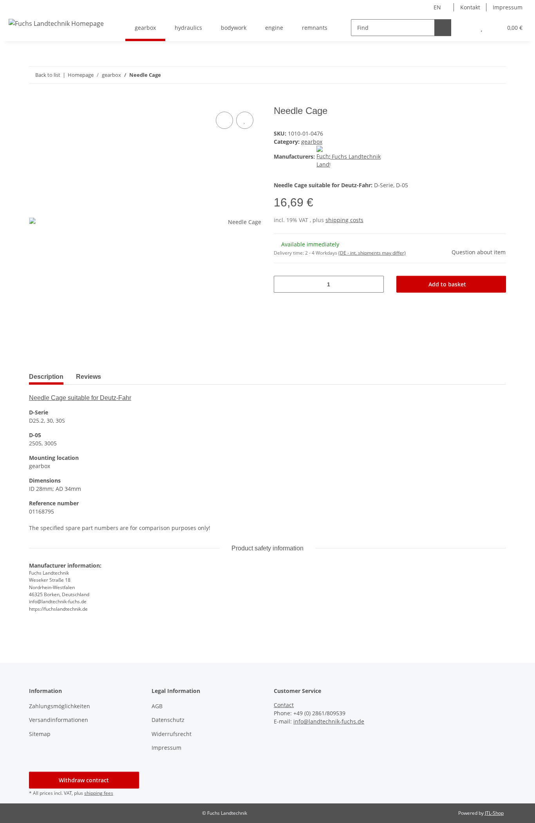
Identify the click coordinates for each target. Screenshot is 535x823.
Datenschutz (168, 720)
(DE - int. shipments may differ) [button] (372, 253)
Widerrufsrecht (172, 734)
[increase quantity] (375, 284)
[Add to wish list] (244, 120)
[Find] (442, 27)
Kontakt (470, 7)
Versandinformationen (58, 720)
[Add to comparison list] (224, 120)
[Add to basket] (35, 101)
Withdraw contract (84, 780)
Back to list (47, 74)
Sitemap (40, 734)
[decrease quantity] (282, 284)
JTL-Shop (494, 813)
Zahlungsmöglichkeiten (59, 706)
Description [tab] (46, 376)
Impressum (507, 7)
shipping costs (344, 220)
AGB (157, 706)
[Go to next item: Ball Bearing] (497, 75)
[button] (465, 27)
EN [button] (437, 7)
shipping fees (98, 793)
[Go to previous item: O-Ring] (480, 75)
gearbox (311, 141)
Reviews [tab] (88, 376)
